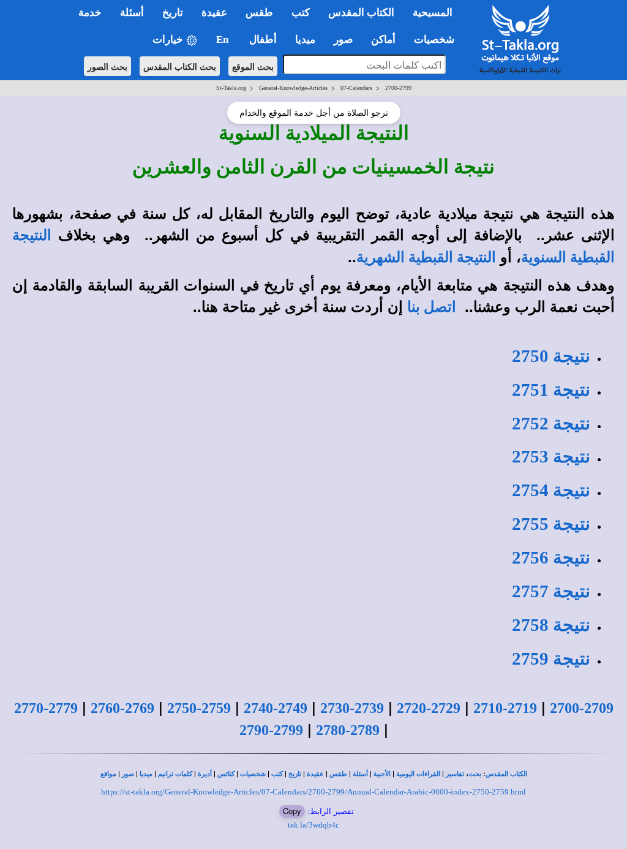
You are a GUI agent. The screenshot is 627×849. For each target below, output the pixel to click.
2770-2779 (46, 708)
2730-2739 (352, 708)
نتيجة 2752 (551, 423)
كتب (277, 774)
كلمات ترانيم (175, 774)
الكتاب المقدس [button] (361, 12)
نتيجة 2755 (551, 524)
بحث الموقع (253, 66)
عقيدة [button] (214, 12)
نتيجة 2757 (551, 591)
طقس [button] (259, 12)
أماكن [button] (383, 39)
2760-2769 (122, 708)
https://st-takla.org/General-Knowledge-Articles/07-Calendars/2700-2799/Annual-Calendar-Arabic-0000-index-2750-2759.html (313, 791)
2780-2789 (348, 730)
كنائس (226, 774)
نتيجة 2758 (551, 625)
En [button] (223, 39)
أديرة (205, 774)
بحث (474, 774)
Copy (292, 811)
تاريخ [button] (172, 12)
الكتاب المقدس (506, 774)
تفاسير (455, 774)
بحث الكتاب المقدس (179, 66)
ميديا (146, 774)
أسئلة (360, 774)
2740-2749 (275, 708)
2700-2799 (398, 88)
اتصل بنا (431, 307)
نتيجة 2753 (551, 456)
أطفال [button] (263, 39)
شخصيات (253, 774)
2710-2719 (505, 708)
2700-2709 (582, 708)
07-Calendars (356, 88)
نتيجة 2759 (551, 658)
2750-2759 (199, 708)
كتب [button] (300, 12)
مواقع (108, 774)
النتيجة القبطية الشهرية (426, 257)
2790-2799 (271, 730)
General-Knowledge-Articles (293, 88)
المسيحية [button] (432, 12)
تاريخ (294, 774)
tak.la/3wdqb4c (313, 824)
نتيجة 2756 (551, 557)
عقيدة (315, 774)
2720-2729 (428, 708)
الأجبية (382, 774)
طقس (338, 774)
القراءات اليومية (418, 774)
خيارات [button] (169, 39)
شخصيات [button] (438, 39)
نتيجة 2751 (551, 389)
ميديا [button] (305, 39)
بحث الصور (107, 66)
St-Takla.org (231, 88)
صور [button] (343, 39)
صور (128, 774)
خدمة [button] (90, 12)
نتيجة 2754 (551, 490)
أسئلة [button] (132, 12)
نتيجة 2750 (551, 356)
